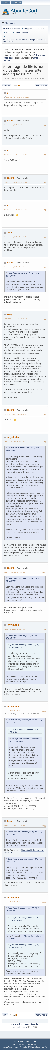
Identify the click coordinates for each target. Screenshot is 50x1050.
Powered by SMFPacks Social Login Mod (34, 1047)
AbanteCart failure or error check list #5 (24, 851)
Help (14, 1041)
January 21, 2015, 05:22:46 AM (14, 902)
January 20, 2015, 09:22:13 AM (14, 629)
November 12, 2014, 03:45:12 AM (15, 209)
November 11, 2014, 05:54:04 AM (17, 97)
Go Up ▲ (34, 1041)
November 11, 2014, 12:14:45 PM (15, 154)
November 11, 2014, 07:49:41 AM (15, 125)
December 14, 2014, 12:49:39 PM (15, 319)
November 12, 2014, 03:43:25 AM (15, 182)
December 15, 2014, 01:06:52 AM (15, 414)
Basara (10, 120)
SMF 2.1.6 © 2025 (19, 1044)
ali (8, 92)
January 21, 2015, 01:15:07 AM (14, 825)
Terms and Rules (23, 1041)
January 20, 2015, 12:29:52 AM (14, 572)
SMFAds (5, 1047)
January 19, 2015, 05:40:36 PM (14, 441)
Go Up (4, 1015)
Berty (9, 314)
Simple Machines (31, 1044)
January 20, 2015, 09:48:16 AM (14, 711)
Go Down (6, 85)
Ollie (9, 232)
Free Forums (14, 1047)
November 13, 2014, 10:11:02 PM (15, 237)
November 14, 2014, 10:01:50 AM (15, 267)
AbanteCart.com (20, 1027)
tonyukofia (13, 437)
